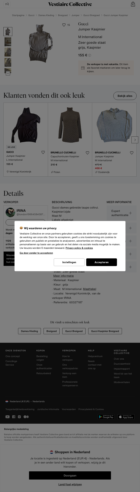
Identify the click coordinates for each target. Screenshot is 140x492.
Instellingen (69, 262)
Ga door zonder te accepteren (36, 253)
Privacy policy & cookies (79, 248)
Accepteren (102, 262)
